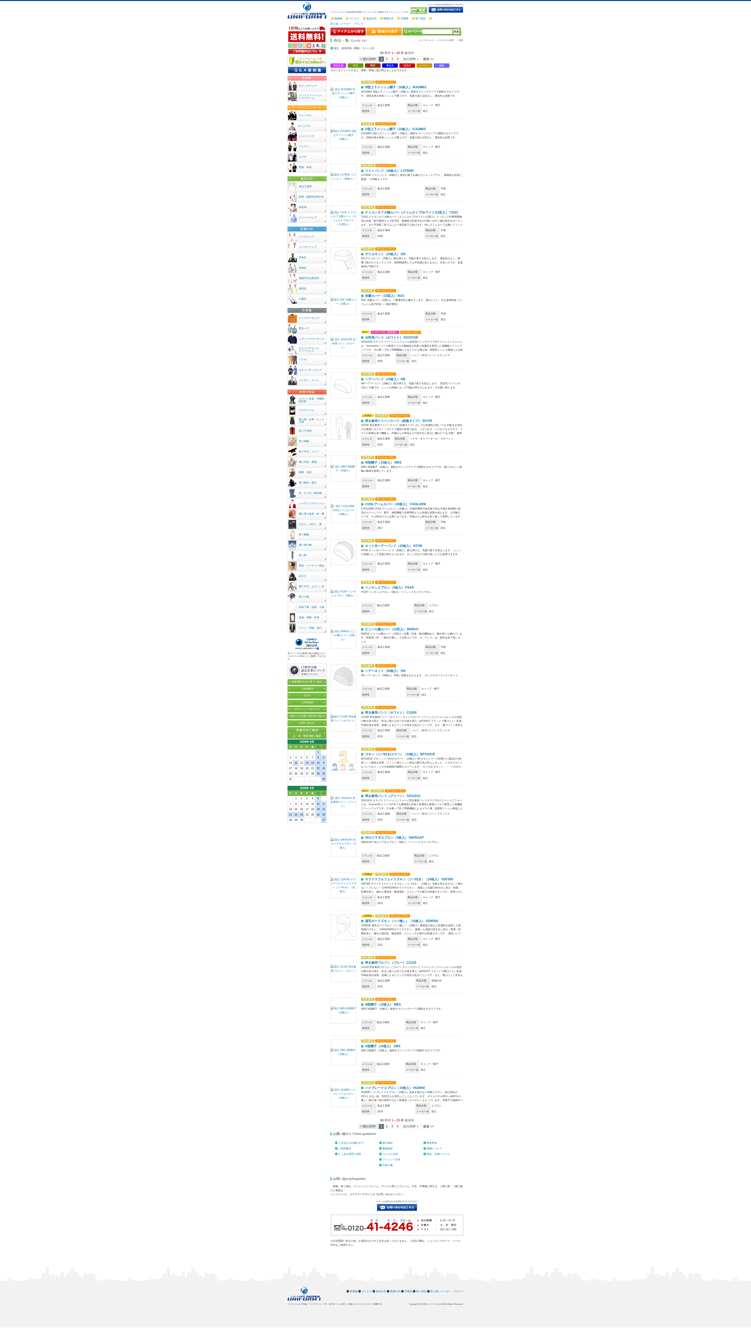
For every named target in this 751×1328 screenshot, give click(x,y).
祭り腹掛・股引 (308, 482)
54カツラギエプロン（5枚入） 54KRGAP (394, 837)
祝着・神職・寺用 (309, 617)
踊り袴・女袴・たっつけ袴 (311, 420)
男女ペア (304, 328)
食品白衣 (372, 18)
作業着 (404, 18)
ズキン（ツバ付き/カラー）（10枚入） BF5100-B (400, 754)
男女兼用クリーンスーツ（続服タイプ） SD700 (398, 420)
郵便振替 (388, 1148)
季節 (372, 65)
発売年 (407, 65)
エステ (302, 156)
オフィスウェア (308, 85)
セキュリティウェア (310, 369)
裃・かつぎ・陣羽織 (310, 493)
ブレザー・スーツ (309, 380)
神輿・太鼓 (305, 472)
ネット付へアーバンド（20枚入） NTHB (393, 545)
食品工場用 (305, 186)
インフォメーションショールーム (310, 96)
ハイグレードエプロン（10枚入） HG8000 (395, 1087)
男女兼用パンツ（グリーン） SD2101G (392, 796)
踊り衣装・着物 (308, 461)
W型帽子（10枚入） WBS (383, 462)
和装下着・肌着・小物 (311, 607)
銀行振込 (388, 1142)
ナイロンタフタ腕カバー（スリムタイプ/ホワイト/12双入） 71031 (411, 212)
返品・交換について (438, 1153)
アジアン (304, 146)
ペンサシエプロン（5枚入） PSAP (389, 587)
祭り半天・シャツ (309, 451)
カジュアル (304, 125)
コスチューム (306, 410)
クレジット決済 (391, 1159)
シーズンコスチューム (311, 503)
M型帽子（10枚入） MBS (383, 1004)
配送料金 (432, 1142)
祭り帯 (302, 555)
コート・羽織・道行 (310, 627)
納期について (434, 1148)
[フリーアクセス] (419, 10)
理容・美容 (305, 167)
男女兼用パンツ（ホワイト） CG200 (391, 712)
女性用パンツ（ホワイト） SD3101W (391, 337)
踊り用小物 (305, 544)
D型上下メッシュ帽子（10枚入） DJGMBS (395, 129)
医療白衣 (389, 18)
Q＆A (307, 695)
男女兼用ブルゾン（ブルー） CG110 (390, 962)
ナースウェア (306, 236)
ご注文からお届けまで (351, 1142)
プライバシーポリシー (307, 709)
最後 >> (428, 59)
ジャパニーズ (306, 136)
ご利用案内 (344, 1148)
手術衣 (302, 257)
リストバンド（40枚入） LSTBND (389, 170)
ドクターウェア (308, 247)
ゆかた (302, 575)
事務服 (338, 18)
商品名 (390, 65)
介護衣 (302, 298)
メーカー (424, 65)
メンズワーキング (309, 318)
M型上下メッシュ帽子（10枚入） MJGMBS (395, 87)
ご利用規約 (307, 702)
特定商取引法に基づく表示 (307, 681)
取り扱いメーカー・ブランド (347, 23)
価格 (441, 65)
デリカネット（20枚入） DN (385, 254)
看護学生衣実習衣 (309, 278)
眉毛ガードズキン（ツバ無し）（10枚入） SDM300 (401, 921)
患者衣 (302, 267)
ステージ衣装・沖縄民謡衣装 (311, 400)
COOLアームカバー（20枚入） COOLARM (395, 504)
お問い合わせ (307, 722)
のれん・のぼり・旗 (310, 524)
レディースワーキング (311, 338)
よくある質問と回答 (349, 1153)
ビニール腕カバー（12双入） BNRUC (392, 629)
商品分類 (338, 65)
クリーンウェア (308, 217)
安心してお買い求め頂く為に (307, 716)
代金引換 (388, 1165)
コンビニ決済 (390, 1153)
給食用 (302, 207)
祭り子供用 (305, 430)
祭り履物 (304, 534)
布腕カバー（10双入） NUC (385, 295)
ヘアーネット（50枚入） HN (385, 671)
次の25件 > (411, 59)
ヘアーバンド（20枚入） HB (385, 379)
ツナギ (302, 359)
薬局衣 (302, 288)
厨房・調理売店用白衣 (311, 196)
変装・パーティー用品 (311, 565)
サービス (354, 18)
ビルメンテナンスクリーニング (309, 349)
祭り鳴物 (304, 441)
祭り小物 (304, 596)
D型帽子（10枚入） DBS (383, 1046)
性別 (355, 65)
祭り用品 (420, 18)
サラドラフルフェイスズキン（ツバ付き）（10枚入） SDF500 (409, 879)
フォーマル (305, 115)
